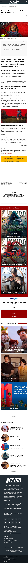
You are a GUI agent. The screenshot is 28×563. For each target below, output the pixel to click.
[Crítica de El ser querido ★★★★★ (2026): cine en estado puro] (5, 465)
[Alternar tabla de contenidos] (23, 42)
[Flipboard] (9, 522)
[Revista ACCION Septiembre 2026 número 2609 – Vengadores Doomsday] (14, 224)
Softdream (11, 558)
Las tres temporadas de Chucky (10, 52)
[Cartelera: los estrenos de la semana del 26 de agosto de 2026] (14, 368)
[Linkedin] (19, 519)
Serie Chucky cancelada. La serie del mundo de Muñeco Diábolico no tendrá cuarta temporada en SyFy (14, 45)
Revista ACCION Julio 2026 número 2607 (14, 292)
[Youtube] (5, 522)
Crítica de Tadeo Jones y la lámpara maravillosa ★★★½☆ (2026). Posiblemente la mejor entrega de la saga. (14, 351)
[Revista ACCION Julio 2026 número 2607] (14, 280)
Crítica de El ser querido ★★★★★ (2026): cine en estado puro (18, 466)
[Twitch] (16, 522)
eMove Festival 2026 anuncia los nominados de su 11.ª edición (14, 407)
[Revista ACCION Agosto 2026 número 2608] (14, 252)
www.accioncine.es (8, 153)
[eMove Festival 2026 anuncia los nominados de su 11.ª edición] (14, 396)
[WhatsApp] (5, 519)
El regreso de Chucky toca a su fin (11, 47)
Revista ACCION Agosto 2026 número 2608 (14, 264)
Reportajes (6, 6)
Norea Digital (19, 513)
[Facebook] (9, 519)
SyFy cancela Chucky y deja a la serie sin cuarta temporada (13, 50)
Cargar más (13, 471)
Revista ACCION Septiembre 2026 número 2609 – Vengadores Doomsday (14, 235)
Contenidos (14, 233)
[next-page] (4, 412)
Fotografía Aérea (7, 514)
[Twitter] (12, 519)
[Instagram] (16, 519)
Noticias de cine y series (13, 6)
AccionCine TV (7, 513)
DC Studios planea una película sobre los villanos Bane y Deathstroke (6, 183)
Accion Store (13, 513)
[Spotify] (19, 522)
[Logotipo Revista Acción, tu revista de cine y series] (14, 2)
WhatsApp (19, 156)
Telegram (4, 158)
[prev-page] (2, 412)
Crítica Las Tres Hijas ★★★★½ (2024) (22, 183)
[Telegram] (12, 522)
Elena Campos (6, 14)
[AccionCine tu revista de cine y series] (14, 480)
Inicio (2, 6)
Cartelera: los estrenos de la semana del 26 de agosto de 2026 (14, 379)
